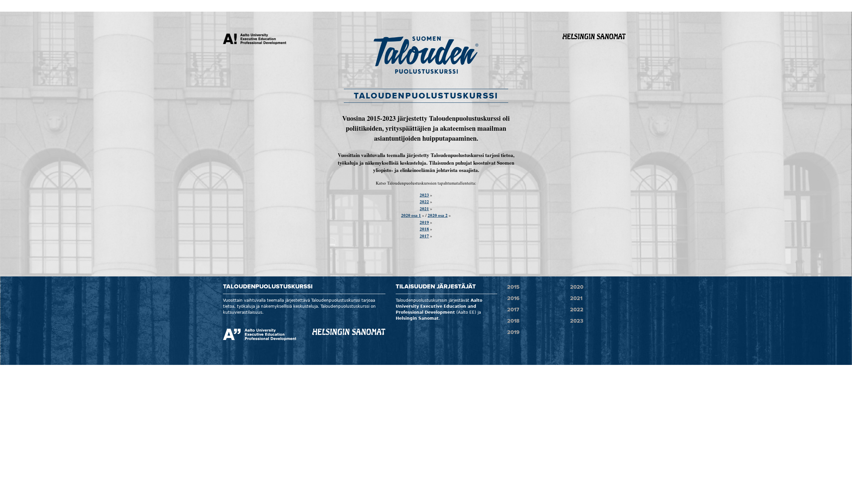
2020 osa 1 (411, 215)
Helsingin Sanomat (417, 318)
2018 (424, 229)
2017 (424, 236)
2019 (424, 222)
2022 (424, 201)
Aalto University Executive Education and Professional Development (439, 306)
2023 (424, 195)
